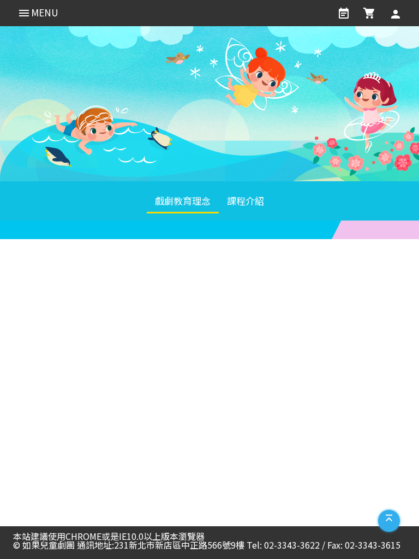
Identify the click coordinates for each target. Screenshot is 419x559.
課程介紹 (245, 200)
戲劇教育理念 (183, 200)
